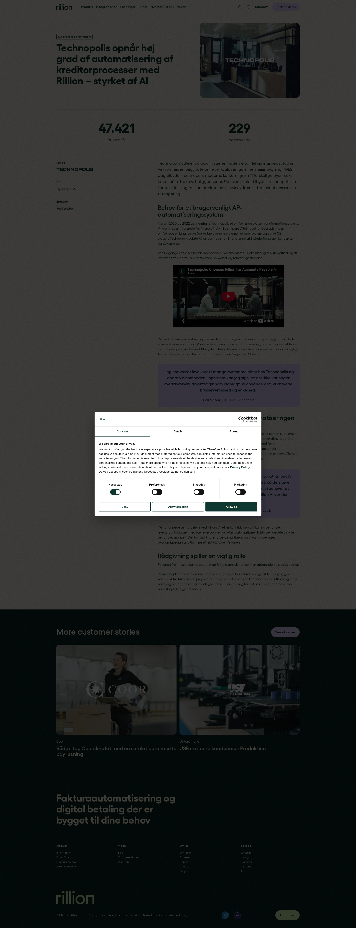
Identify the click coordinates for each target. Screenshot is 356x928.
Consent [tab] (122, 431)
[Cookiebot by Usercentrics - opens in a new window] (241, 419)
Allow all (231, 506)
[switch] (157, 492)
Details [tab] (178, 431)
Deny (124, 506)
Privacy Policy (240, 467)
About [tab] (234, 431)
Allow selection (178, 506)
